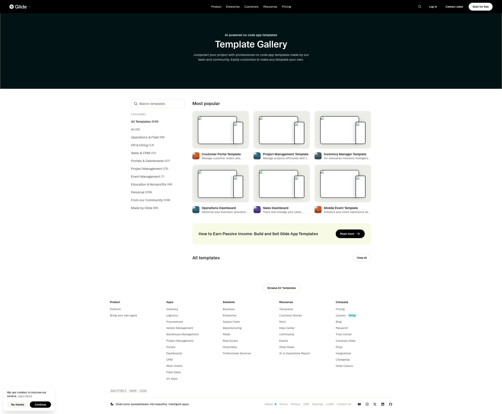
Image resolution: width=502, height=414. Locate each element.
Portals (171, 347)
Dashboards (174, 353)
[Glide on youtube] (359, 404)
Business (229, 309)
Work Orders (174, 365)
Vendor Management (179, 328)
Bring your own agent (123, 315)
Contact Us (344, 404)
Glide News (286, 347)
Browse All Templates (281, 288)
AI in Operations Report (294, 353)
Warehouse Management (182, 334)
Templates (286, 309)
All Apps (172, 378)
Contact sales (454, 6)
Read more (347, 233)
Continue (40, 404)
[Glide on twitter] (374, 404)
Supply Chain (231, 321)
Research (342, 328)
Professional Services (237, 353)
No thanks (17, 404)
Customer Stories (290, 315)
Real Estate (230, 340)
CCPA (143, 391)
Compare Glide (345, 340)
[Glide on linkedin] (382, 404)
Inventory (172, 309)
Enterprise (233, 6)
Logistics (172, 315)
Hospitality (230, 347)
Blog (339, 321)
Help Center (287, 328)
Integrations (343, 353)
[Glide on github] (390, 404)
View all (362, 257)
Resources (270, 6)
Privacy (295, 404)
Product (216, 6)
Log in (433, 6)
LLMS (330, 404)
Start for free (481, 6)
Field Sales (173, 372)
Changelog (342, 359)
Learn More (25, 396)
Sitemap (317, 404)
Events (283, 340)
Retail (226, 334)
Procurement (174, 321)
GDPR (133, 391)
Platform (115, 309)
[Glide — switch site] (20, 6)
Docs (282, 321)
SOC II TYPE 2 (118, 391)
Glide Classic (344, 365)
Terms (283, 404)
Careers (341, 315)
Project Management (179, 340)
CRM (169, 359)
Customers (251, 6)
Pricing (286, 6)
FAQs (339, 347)
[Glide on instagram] (367, 404)
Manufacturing (232, 328)
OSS (306, 404)
